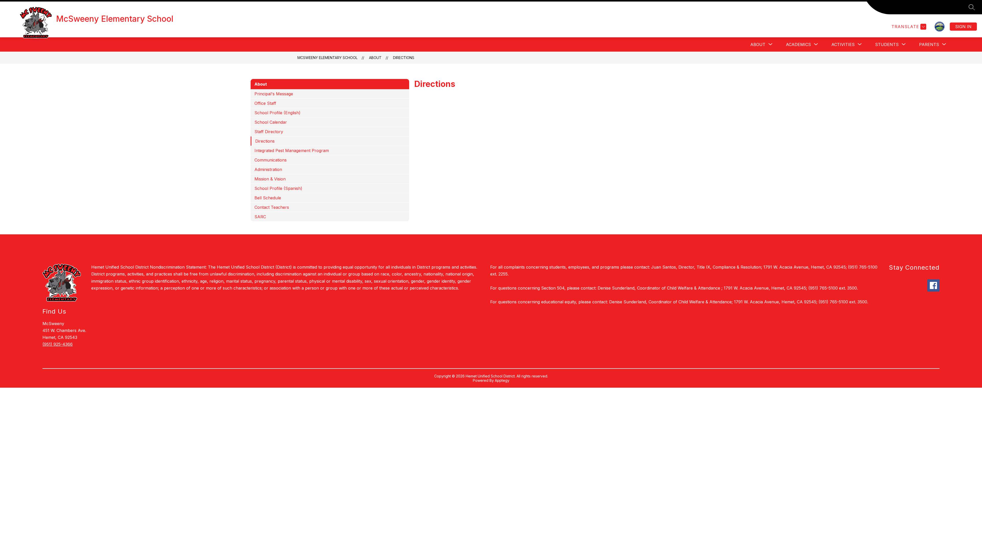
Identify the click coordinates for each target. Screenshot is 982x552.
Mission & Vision (270, 178)
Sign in (963, 26)
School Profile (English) (277, 112)
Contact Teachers (271, 207)
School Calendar (270, 122)
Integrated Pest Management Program (291, 150)
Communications (270, 160)
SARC (260, 216)
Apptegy (502, 380)
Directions (403, 57)
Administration (268, 169)
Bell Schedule (267, 197)
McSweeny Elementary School (327, 57)
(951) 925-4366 (57, 344)
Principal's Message (273, 93)
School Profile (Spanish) (278, 188)
